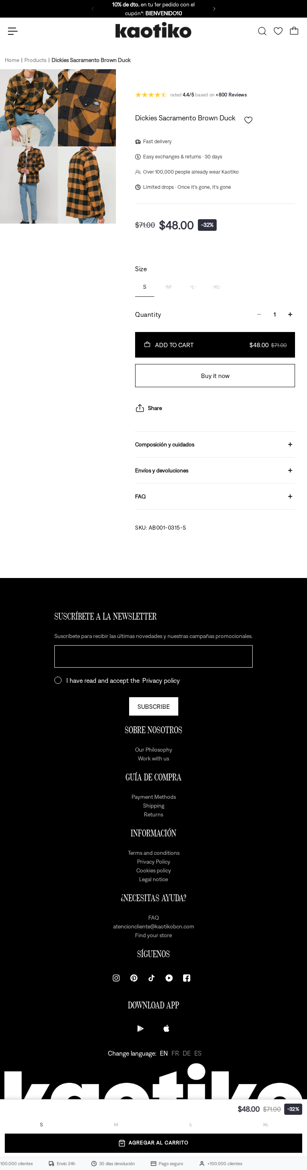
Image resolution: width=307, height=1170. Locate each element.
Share (155, 408)
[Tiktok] (151, 978)
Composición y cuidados (164, 444)
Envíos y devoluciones (161, 470)
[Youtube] (169, 978)
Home (12, 60)
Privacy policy (161, 680)
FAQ (140, 496)
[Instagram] (116, 978)
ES (197, 1053)
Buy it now (215, 375)
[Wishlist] (278, 31)
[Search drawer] (262, 31)
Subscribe (154, 706)
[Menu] (13, 31)
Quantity (148, 314)
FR (175, 1053)
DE (187, 1053)
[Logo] (153, 31)
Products (35, 60)
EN (164, 1053)
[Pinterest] (134, 978)
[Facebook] (186, 978)
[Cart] (294, 31)
